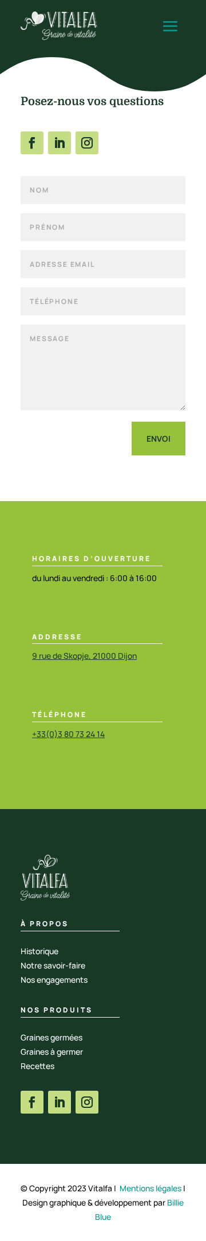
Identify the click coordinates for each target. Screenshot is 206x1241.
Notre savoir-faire (53, 965)
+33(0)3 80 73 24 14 (68, 733)
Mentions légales (150, 1188)
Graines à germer (52, 1051)
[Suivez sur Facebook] (32, 142)
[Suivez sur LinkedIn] (59, 142)
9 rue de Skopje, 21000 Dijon (84, 655)
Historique (39, 951)
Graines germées (51, 1037)
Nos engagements (54, 979)
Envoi (158, 438)
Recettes (37, 1065)
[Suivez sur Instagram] (87, 142)
